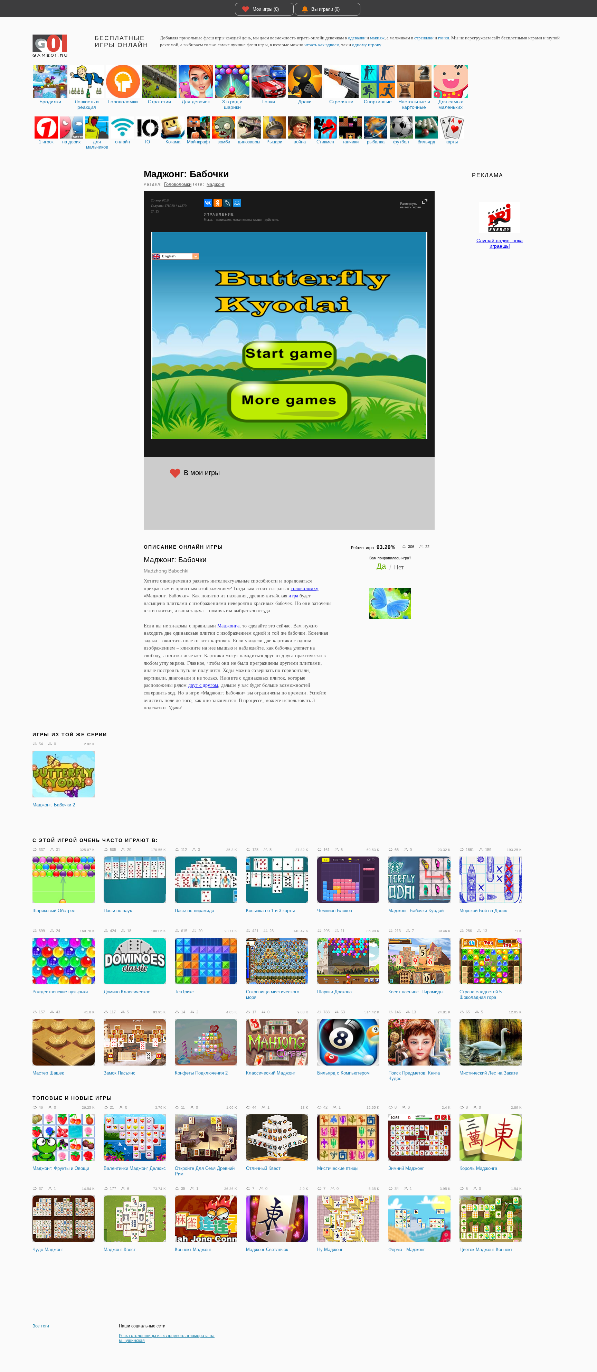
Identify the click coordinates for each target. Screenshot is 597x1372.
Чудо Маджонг (47, 1249)
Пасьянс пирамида (194, 910)
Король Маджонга (478, 1168)
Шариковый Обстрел (54, 910)
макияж (377, 37)
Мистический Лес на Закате (488, 1073)
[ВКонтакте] (208, 203)
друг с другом (203, 685)
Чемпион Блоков (334, 910)
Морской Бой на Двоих (483, 910)
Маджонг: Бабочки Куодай (416, 910)
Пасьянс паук (118, 910)
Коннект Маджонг (193, 1249)
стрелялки (424, 37)
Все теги (40, 1326)
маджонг (216, 184)
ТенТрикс (184, 991)
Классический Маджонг (270, 1073)
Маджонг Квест (120, 1249)
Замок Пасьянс (119, 1073)
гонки (443, 37)
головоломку (304, 588)
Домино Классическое (127, 991)
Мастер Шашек (48, 1073)
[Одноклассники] (218, 203)
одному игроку (366, 44)
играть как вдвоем (321, 44)
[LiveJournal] (227, 203)
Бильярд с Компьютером (343, 1073)
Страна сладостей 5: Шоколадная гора (481, 994)
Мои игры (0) (266, 9)
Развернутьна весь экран (410, 205)
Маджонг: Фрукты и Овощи (60, 1168)
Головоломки (177, 184)
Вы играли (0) (325, 9)
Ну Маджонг (330, 1249)
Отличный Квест (263, 1168)
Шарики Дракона (334, 991)
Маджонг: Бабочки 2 (53, 804)
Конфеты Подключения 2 (201, 1073)
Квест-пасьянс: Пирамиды (415, 991)
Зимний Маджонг (406, 1168)
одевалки (357, 37)
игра (293, 595)
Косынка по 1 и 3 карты (270, 910)
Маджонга (228, 625)
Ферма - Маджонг (406, 1249)
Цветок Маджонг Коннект (485, 1249)
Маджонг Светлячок (267, 1249)
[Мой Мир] (237, 203)
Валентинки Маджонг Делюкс (135, 1168)
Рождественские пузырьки (60, 991)
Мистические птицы (337, 1168)
